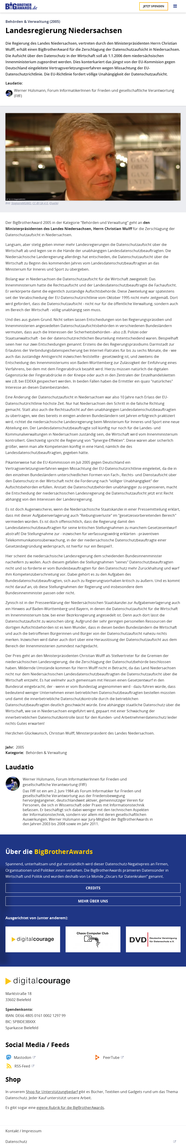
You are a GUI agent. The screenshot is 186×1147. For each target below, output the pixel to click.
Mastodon (22, 1057)
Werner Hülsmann (30, 90)
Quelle (54, 203)
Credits (93, 887)
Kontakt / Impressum (23, 1130)
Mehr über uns (93, 901)
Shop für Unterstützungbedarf (52, 1091)
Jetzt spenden (153, 6)
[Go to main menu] (175, 6)
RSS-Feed (22, 1066)
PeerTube (111, 1057)
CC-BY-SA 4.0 (40, 203)
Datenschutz (16, 1141)
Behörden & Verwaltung (46, 752)
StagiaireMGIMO (21, 203)
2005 (20, 747)
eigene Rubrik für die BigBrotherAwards (70, 1107)
